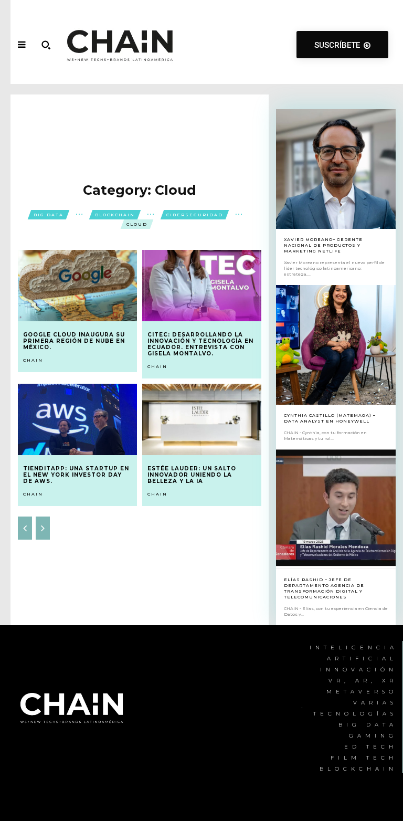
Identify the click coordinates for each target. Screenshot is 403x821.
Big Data (48, 214)
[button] (46, 45)
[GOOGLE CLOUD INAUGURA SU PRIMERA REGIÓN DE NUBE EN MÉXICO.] (77, 285)
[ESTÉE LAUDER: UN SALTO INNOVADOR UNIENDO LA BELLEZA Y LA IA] (201, 419)
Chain (33, 360)
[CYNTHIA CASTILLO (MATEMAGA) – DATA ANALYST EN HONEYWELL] (336, 345)
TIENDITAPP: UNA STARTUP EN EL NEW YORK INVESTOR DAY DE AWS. (76, 475)
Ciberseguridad (194, 214)
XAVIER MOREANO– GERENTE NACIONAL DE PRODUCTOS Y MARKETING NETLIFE (323, 245)
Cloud (136, 224)
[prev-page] (25, 528)
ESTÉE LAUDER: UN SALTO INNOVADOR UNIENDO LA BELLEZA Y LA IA (191, 475)
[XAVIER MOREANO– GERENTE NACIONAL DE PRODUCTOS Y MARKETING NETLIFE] (336, 169)
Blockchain (115, 214)
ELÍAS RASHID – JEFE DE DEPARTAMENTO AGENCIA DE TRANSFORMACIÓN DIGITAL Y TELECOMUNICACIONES (324, 588)
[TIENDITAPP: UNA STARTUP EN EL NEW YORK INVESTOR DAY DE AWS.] (77, 419)
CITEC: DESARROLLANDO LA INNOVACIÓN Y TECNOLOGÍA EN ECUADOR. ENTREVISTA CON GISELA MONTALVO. (200, 344)
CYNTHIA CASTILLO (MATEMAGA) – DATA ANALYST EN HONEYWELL (330, 418)
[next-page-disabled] (43, 528)
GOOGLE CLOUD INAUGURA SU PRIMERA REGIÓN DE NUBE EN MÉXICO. (74, 341)
